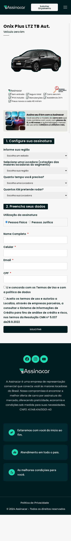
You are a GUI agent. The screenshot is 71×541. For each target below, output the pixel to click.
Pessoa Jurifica (42, 222)
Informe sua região (16, 149)
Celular (8, 247)
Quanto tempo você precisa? (23, 177)
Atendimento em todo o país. (40, 452)
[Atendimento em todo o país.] (15, 452)
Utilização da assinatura (20, 215)
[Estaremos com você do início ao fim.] (12, 432)
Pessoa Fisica (17, 222)
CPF (6, 273)
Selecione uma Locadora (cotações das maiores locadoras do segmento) (31, 163)
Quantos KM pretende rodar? (23, 189)
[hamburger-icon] (65, 7)
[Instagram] (35, 359)
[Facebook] (27, 359)
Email (7, 260)
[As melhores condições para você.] (12, 472)
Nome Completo (15, 234)
